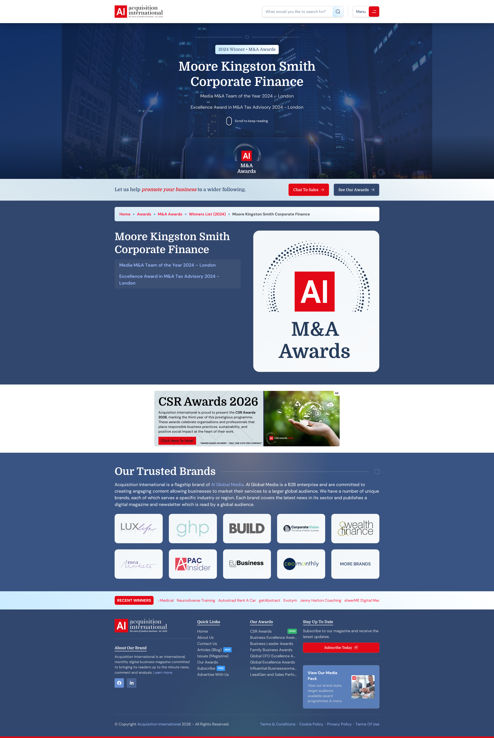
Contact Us (207, 643)
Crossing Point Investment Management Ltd (321, 600)
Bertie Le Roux (375, 600)
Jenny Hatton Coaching (206, 600)
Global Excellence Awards (272, 662)
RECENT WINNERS (134, 600)
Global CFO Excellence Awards (273, 655)
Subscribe (206, 668)
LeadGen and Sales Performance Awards (273, 674)
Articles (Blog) (209, 649)
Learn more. (163, 672)
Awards (144, 214)
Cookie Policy (311, 724)
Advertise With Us (213, 674)
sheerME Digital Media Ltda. (254, 600)
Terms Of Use (367, 724)
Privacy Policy (339, 724)
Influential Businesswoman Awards (273, 668)
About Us (205, 637)
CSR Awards (261, 631)
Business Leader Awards (271, 643)
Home (124, 214)
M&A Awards (170, 214)
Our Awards (207, 662)
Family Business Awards (271, 649)
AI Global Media (227, 484)
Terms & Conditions (277, 724)
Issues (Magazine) (212, 655)
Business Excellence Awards (273, 637)
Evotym (176, 600)
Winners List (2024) (207, 214)
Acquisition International (159, 724)
